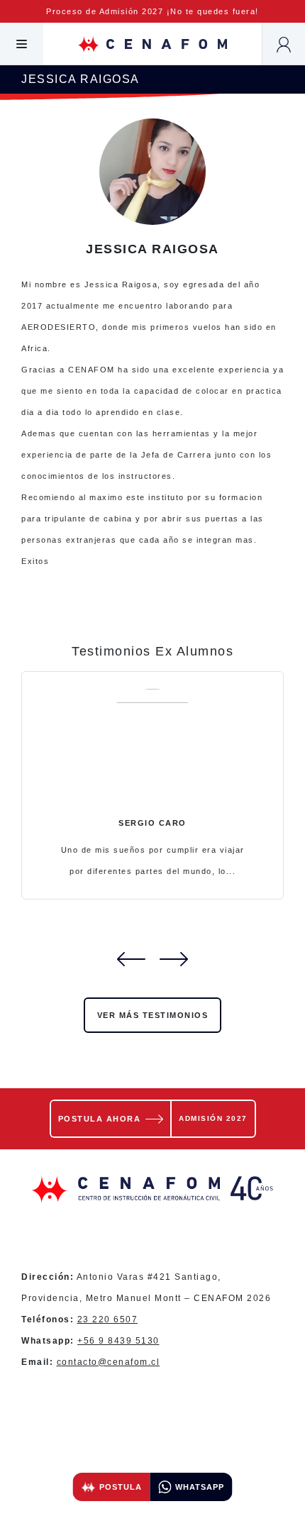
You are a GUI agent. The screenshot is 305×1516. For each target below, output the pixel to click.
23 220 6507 (107, 1319)
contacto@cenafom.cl (108, 1362)
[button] (21, 44)
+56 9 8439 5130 (118, 1341)
